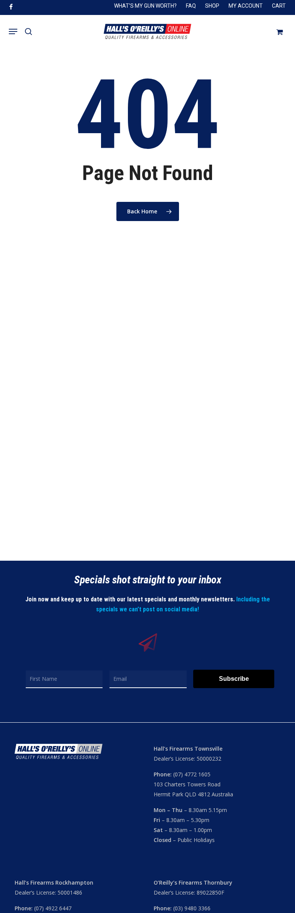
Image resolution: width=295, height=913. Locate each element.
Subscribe (234, 678)
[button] (13, 31)
